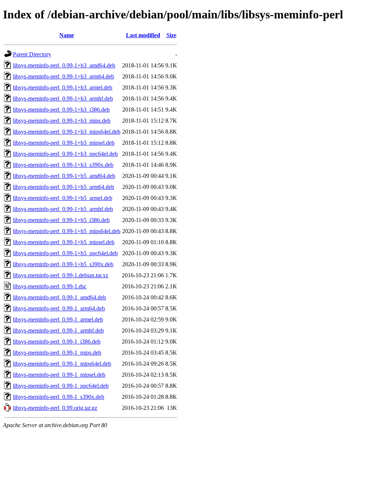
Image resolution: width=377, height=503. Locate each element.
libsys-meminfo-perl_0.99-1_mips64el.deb (62, 363)
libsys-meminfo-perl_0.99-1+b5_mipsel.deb (63, 242)
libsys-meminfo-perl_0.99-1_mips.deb (57, 352)
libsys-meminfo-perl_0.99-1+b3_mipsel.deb (63, 143)
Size (171, 35)
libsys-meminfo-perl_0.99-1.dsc (50, 286)
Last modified (143, 35)
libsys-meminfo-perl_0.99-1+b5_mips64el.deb (66, 231)
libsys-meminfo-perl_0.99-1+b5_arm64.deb (63, 187)
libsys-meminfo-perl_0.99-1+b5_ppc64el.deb (65, 253)
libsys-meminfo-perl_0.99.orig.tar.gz (55, 408)
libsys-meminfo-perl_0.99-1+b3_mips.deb (61, 120)
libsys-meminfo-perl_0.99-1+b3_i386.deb (61, 109)
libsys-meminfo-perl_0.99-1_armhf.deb (58, 330)
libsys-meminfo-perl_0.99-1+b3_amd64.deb (64, 65)
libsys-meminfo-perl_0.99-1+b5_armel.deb (62, 198)
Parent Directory (32, 54)
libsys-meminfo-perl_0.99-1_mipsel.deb (59, 375)
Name (66, 35)
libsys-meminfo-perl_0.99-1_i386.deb (57, 341)
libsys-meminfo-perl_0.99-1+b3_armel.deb (62, 87)
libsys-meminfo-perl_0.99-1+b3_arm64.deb (63, 76)
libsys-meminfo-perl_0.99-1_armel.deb (58, 319)
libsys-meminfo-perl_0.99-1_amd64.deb (59, 297)
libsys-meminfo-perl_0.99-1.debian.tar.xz (60, 275)
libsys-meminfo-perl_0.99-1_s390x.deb (58, 397)
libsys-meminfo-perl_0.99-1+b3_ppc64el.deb (65, 154)
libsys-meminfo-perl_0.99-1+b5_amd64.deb (64, 176)
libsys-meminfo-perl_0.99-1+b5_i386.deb (61, 220)
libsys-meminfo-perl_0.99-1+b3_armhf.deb (63, 98)
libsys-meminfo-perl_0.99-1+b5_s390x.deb (63, 264)
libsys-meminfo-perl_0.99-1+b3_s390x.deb (63, 165)
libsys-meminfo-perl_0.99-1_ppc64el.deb (61, 386)
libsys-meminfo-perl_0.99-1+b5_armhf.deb (63, 209)
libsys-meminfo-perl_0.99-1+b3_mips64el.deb (66, 132)
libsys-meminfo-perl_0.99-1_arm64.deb (59, 308)
